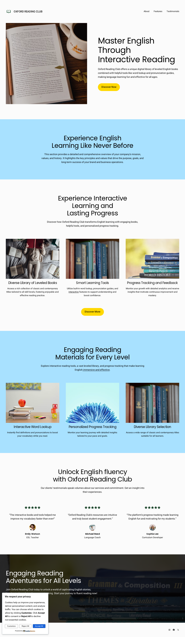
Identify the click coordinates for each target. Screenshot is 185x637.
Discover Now (108, 87)
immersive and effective (96, 370)
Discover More (92, 312)
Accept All (39, 626)
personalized (98, 589)
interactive (74, 292)
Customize (11, 626)
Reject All (25, 626)
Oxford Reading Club (28, 12)
